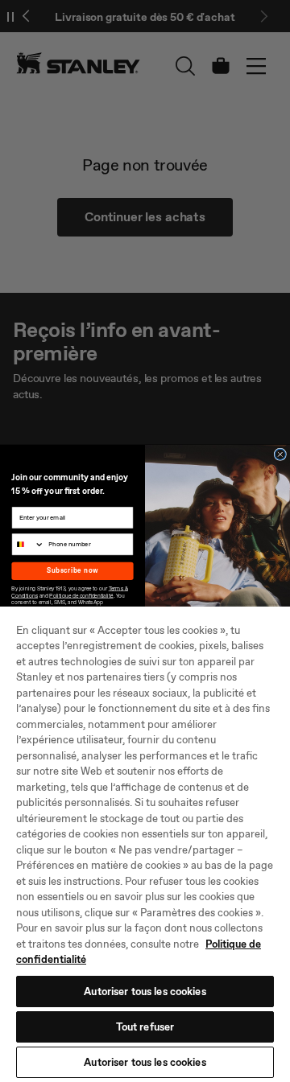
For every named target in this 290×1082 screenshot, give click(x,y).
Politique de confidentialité (81, 595)
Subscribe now (73, 570)
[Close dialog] (280, 454)
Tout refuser (145, 1027)
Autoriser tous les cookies (144, 991)
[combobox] (28, 544)
